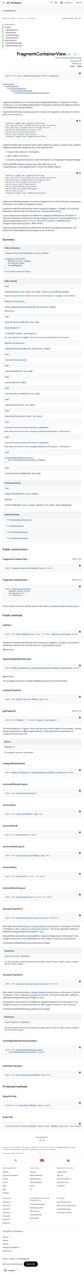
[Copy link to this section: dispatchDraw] (19, 1096)
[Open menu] (3, 2)
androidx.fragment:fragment (71, 58)
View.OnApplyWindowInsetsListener (22, 460)
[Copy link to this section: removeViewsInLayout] (27, 888)
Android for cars (62, 1182)
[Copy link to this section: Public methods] (24, 615)
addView (8, 292)
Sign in (78, 3)
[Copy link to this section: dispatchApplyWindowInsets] (33, 659)
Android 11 (6, 1223)
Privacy (32, 1186)
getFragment (29, 333)
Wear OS (60, 1175)
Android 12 (6, 1219)
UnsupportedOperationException (17, 223)
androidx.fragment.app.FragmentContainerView (32, 93)
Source (5, 1182)
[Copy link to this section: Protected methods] (29, 1087)
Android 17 (6, 1202)
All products (7, 1251)
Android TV (61, 1186)
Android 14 (6, 1212)
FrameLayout (53, 76)
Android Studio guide (37, 1204)
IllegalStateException (51, 211)
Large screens (62, 1172)
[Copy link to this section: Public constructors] (30, 549)
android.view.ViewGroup (17, 88)
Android (5, 1172)
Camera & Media (35, 1182)
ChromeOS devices (63, 1179)
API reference (9, 11)
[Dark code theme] (80, 73)
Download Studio (36, 1215)
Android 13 (6, 1216)
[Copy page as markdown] (76, 54)
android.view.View (12, 86)
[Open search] (51, 2)
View (22, 292)
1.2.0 (79, 63)
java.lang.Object (8, 84)
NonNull (29, 253)
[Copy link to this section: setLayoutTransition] (25, 909)
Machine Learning (36, 1175)
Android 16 (6, 1205)
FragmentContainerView (31, 76)
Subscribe (30, 1264)
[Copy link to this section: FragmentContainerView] (29, 559)
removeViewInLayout (13, 394)
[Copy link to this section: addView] (13, 625)
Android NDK (34, 1218)
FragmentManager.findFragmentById (43, 731)
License (12, 1259)
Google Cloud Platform (11, 1247)
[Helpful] (76, 18)
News (4, 1186)
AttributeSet (13, 263)
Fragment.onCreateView (69, 209)
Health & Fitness (35, 1179)
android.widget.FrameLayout (22, 91)
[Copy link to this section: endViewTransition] (23, 690)
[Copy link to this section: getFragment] (18, 711)
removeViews (10, 405)
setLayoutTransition (46, 221)
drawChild (9, 505)
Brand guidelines (23, 1259)
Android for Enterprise (10, 1175)
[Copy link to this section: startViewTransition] (24, 1066)
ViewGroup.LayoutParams (52, 292)
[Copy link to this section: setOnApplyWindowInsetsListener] (39, 1041)
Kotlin (72, 66)
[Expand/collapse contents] (15, 24)
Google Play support (64, 1209)
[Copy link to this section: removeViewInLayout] (26, 846)
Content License (63, 1147)
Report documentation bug (66, 1205)
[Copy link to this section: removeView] (18, 805)
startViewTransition (13, 473)
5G (31, 1189)
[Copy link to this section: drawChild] (15, 1117)
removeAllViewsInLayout (15, 360)
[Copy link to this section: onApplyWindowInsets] (27, 763)
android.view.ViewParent (19, 538)
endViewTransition (13, 322)
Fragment (18, 333)
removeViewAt (10, 382)
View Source (74, 61)
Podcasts (6, 1193)
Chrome (5, 1240)
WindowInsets (18, 301)
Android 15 (6, 1209)
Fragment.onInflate (20, 156)
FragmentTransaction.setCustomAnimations (58, 218)
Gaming (33, 1172)
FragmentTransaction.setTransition (60, 939)
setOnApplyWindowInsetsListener (19, 458)
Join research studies (64, 1212)
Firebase (6, 1244)
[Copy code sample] (80, 121)
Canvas (28, 494)
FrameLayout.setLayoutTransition (34, 929)
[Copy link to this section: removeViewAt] (20, 826)
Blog (4, 1189)
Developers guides (36, 1208)
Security (5, 1179)
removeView (9, 371)
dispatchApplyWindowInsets (16, 307)
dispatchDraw (10, 494)
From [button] (19, 520)
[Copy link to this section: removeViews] (19, 867)
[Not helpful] (79, 18)
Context (37, 253)
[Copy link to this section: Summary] (17, 240)
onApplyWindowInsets (14, 349)
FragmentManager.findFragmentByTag (19, 167)
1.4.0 (79, 711)
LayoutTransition (30, 427)
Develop (20, 18)
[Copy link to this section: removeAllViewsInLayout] (30, 784)
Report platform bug (64, 1202)
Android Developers (9, 18)
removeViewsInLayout (13, 416)
